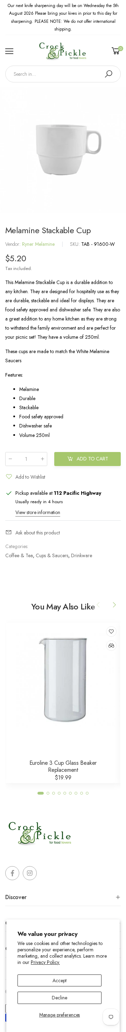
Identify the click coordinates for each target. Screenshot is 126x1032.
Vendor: (13, 244)
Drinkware (81, 555)
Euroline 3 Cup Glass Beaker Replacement (63, 766)
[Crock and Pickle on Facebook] (12, 873)
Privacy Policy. (45, 962)
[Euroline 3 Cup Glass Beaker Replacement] (63, 680)
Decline (59, 997)
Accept (59, 980)
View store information (37, 512)
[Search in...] (108, 74)
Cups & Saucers (52, 555)
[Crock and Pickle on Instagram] (30, 873)
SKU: (75, 244)
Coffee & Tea (19, 555)
